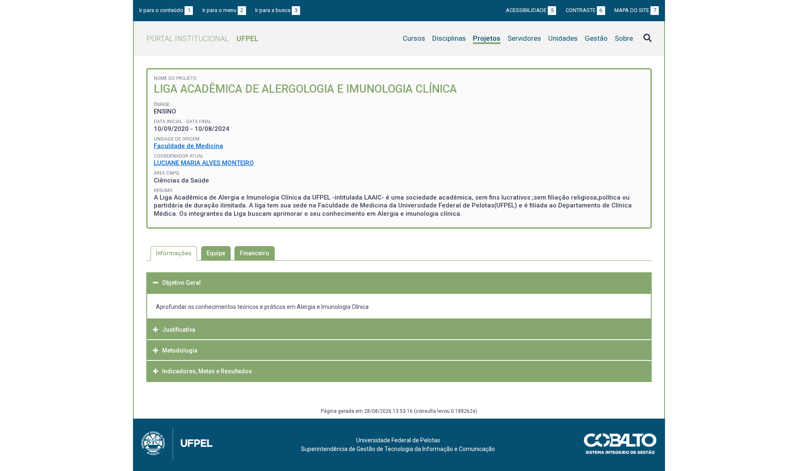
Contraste (584, 10)
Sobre (624, 38)
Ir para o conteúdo (164, 10)
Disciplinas (449, 38)
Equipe (216, 253)
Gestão (596, 38)
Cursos (414, 38)
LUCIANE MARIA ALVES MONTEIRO (204, 163)
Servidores (524, 38)
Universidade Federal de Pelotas (398, 440)
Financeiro (254, 253)
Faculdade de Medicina (188, 146)
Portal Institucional (202, 38)
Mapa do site (635, 10)
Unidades (563, 38)
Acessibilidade (530, 10)
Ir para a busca (276, 10)
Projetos (486, 38)
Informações (174, 253)
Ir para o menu (223, 10)
